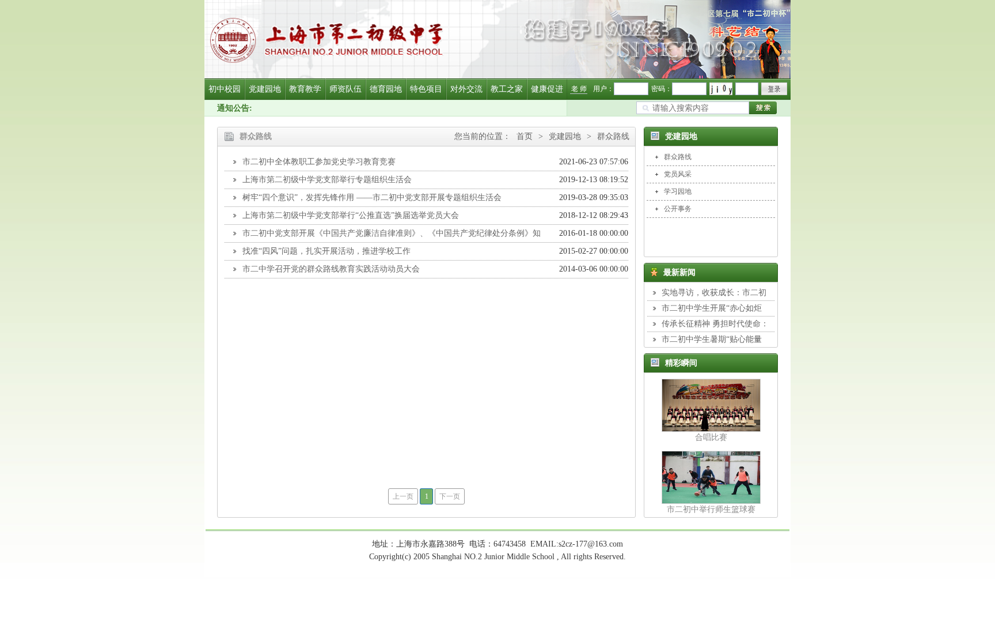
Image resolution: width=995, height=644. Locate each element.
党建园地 (265, 89)
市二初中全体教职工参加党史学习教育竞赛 (319, 161)
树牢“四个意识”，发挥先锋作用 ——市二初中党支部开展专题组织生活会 (372, 197)
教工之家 (507, 89)
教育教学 (305, 89)
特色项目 (426, 89)
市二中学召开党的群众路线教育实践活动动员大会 (331, 269)
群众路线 (613, 136)
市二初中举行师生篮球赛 (711, 509)
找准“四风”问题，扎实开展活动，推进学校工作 (326, 251)
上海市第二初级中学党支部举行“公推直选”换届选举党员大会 (350, 215)
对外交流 (466, 89)
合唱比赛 (711, 437)
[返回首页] (497, 39)
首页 (525, 136)
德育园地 (386, 89)
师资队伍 (345, 89)
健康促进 (547, 89)
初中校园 (224, 89)
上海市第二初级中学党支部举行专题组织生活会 (327, 179)
